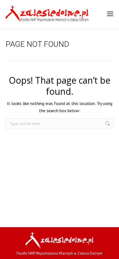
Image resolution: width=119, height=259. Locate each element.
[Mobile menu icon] (110, 14)
